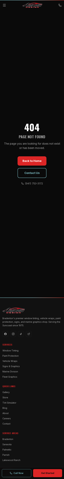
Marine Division (10, 371)
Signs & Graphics (11, 366)
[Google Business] (29, 334)
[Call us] (60, 5)
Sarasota (6, 444)
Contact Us (32, 173)
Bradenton (7, 439)
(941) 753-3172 (34, 183)
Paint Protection (10, 355)
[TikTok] (21, 334)
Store (5, 397)
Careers (6, 418)
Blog (4, 408)
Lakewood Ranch (11, 460)
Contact (6, 423)
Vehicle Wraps (9, 361)
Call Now (18, 473)
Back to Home (32, 160)
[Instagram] (13, 334)
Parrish (5, 455)
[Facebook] (5, 334)
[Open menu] (4, 5)
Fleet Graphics (9, 376)
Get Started (47, 473)
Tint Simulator (9, 402)
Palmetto (6, 449)
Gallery (6, 392)
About (5, 413)
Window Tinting (10, 350)
